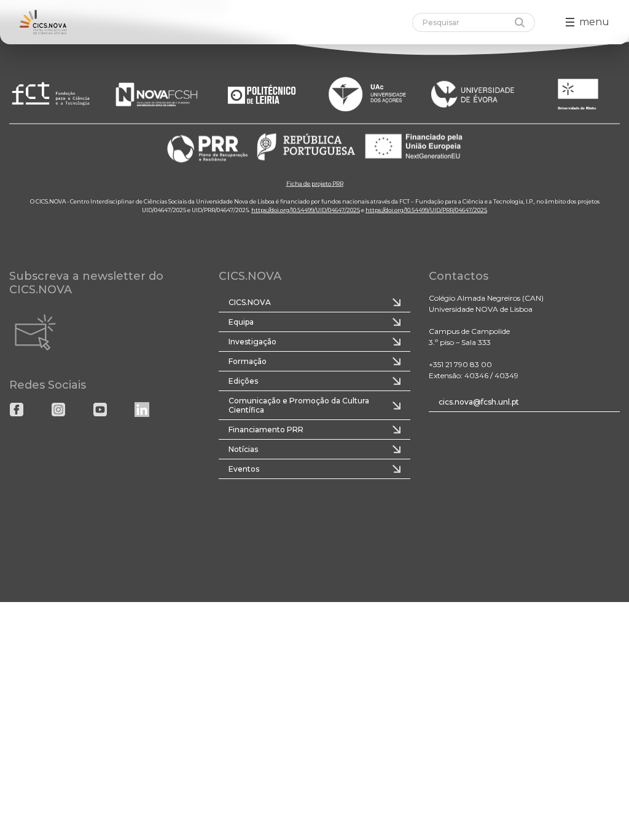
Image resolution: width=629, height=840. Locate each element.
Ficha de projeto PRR (314, 183)
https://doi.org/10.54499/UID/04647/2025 (305, 209)
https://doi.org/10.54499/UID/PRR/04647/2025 (426, 209)
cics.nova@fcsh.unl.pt (479, 401)
